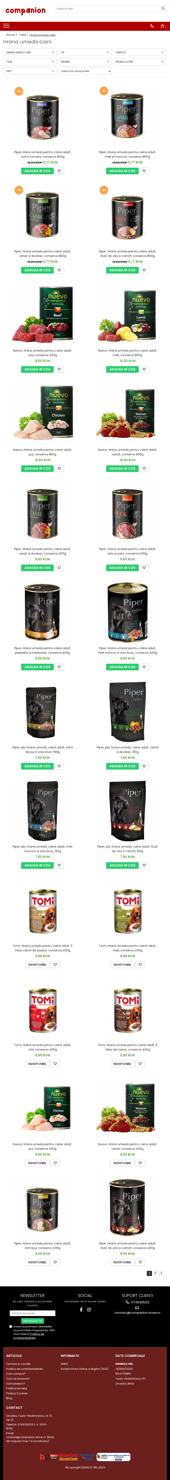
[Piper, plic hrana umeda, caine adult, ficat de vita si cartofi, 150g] (127, 811)
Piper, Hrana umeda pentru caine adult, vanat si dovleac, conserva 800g (42, 253)
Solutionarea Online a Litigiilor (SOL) (84, 1369)
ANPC (64, 1364)
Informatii (70, 1356)
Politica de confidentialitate (24, 1369)
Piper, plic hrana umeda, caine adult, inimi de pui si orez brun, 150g (42, 749)
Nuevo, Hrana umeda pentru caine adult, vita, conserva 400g (42, 352)
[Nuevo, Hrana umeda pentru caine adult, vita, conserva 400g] (42, 315)
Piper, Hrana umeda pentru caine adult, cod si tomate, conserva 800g (42, 154)
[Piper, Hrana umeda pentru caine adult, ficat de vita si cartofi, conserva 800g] (127, 216)
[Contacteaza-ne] (152, 26)
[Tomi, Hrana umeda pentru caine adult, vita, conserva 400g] (42, 1009)
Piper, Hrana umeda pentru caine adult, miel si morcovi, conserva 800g (127, 154)
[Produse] (6, 27)
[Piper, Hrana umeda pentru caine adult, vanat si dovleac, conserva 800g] (42, 216)
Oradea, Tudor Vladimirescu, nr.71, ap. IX (29, 1418)
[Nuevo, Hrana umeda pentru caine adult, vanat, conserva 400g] (127, 1109)
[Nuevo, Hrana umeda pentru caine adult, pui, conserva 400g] (42, 1109)
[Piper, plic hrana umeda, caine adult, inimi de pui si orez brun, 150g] (42, 712)
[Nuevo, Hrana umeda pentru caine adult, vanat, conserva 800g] (127, 414)
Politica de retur (16, 1388)
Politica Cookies (17, 1393)
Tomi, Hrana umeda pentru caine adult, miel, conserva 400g (127, 948)
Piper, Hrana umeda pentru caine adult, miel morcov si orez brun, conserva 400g (127, 650)
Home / (12, 35)
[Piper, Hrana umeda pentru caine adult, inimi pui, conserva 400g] (42, 1208)
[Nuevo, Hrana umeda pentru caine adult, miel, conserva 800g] (127, 315)
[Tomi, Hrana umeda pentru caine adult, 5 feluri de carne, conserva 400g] (127, 1009)
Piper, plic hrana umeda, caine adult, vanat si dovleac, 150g (128, 749)
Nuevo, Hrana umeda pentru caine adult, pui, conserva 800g (42, 452)
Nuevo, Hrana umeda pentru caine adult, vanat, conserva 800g (127, 452)
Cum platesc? (15, 1384)
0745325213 (139, 1302)
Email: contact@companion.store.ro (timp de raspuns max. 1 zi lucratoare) (30, 1437)
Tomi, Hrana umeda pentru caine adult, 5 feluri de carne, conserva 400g (127, 1047)
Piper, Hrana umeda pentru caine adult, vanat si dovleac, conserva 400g (42, 551)
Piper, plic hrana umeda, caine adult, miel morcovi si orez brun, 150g (42, 848)
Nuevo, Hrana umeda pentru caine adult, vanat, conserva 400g (127, 1146)
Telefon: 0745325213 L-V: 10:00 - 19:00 (27, 1426)
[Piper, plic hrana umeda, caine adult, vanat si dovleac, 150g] (127, 712)
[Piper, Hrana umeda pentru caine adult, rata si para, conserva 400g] (127, 513)
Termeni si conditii (18, 1364)
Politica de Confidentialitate (28, 1336)
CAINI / (24, 35)
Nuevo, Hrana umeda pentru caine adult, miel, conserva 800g (127, 352)
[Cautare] (163, 8)
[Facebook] (81, 1309)
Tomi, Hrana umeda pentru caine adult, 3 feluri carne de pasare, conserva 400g (42, 948)
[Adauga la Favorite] (59, 171)
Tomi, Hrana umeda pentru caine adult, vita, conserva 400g (42, 1047)
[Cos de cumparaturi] (162, 26)
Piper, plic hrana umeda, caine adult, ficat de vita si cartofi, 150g (127, 848)
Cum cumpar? (16, 1374)
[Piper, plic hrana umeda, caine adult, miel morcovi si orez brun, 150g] (42, 811)
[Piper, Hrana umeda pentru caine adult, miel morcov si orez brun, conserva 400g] (127, 613)
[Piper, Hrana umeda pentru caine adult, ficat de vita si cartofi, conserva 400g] (127, 1208)
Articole (14, 1356)
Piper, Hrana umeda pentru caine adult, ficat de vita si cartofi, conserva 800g (127, 253)
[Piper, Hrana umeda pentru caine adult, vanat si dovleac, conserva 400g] (42, 513)
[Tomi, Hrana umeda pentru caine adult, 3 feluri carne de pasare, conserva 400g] (42, 910)
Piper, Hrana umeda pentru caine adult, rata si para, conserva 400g (127, 551)
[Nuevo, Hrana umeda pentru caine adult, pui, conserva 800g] (42, 414)
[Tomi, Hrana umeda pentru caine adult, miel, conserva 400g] (127, 910)
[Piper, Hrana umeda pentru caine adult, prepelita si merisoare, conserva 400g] (42, 613)
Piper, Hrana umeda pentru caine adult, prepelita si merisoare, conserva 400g (42, 650)
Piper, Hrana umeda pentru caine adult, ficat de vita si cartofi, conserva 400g (127, 1245)
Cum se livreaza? (18, 1379)
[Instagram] (89, 1309)
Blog (9, 1398)
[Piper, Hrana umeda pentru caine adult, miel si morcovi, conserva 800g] (127, 117)
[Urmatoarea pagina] (161, 1273)
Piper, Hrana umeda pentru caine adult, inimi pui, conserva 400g (42, 1245)
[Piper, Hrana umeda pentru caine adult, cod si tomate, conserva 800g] (42, 117)
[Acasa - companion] (25, 11)
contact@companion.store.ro (137, 1312)
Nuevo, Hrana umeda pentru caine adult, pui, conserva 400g (42, 1146)
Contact (14, 1407)
